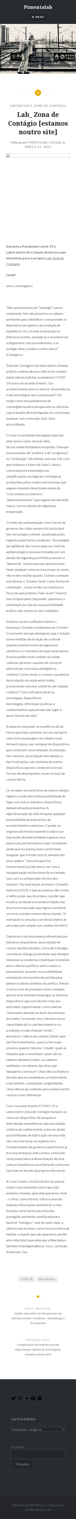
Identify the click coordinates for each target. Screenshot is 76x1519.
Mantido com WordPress (29, 1505)
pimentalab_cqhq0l (44, 142)
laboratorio (21, 105)
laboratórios (46, 1279)
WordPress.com (40, 1509)
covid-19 (27, 1279)
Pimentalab (38, 7)
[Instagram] (20, 1399)
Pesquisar (17, 1447)
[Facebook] (33, 1399)
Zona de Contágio (50, 105)
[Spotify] (39, 1399)
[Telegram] (26, 1399)
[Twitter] (13, 1399)
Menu (39, 16)
